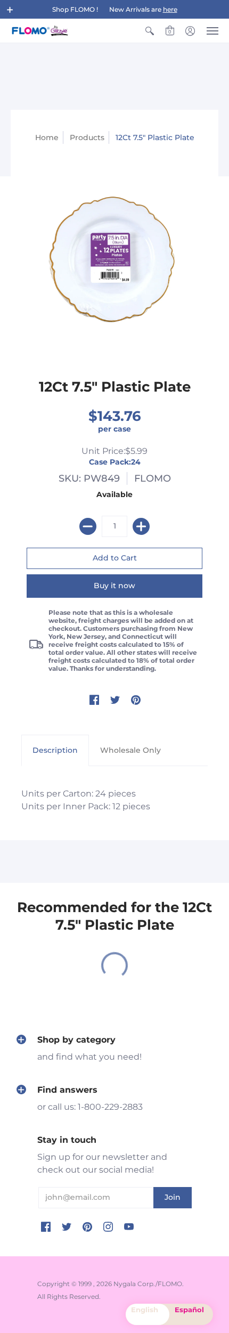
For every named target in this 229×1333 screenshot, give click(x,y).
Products (87, 137)
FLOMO (152, 478)
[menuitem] (150, 31)
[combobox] (147, 1314)
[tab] (55, 751)
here (170, 9)
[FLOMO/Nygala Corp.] (40, 31)
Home (47, 137)
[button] (10, 9)
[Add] (141, 526)
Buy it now (114, 585)
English (144, 1309)
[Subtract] (87, 526)
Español (189, 1309)
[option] (191, 1314)
